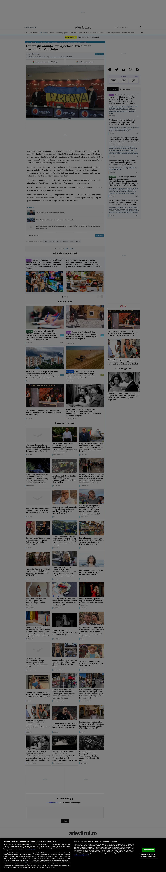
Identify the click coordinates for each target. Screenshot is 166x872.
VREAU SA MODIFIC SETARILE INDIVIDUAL (148, 855)
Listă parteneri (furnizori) (81, 855)
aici (26, 862)
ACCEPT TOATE (148, 850)
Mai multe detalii (30, 850)
